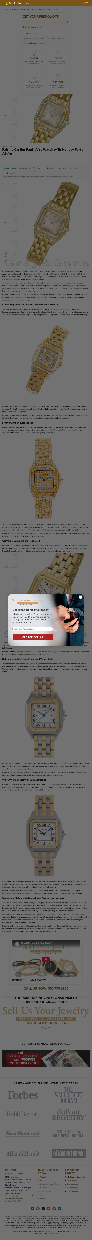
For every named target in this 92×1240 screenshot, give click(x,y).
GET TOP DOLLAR (32, 637)
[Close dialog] (80, 597)
